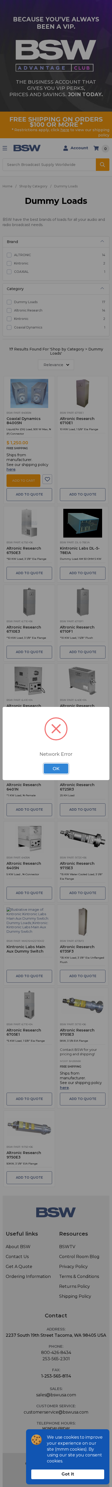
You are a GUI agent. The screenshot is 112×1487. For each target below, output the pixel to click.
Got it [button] (67, 1474)
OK (56, 768)
